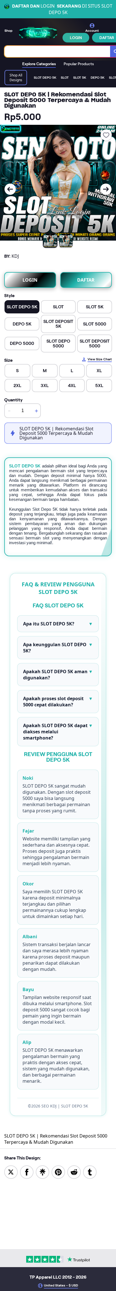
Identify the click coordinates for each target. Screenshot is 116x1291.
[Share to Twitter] (11, 1171)
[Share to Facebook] (27, 1171)
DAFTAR (86, 280)
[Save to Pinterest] (58, 1171)
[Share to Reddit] (74, 1171)
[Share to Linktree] (42, 1171)
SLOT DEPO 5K (25, 466)
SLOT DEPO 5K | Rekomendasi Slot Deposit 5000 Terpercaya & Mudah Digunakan (55, 1139)
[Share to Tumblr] (90, 1171)
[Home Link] (38, 32)
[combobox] (57, 51)
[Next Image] (106, 189)
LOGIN (76, 37)
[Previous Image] (10, 189)
